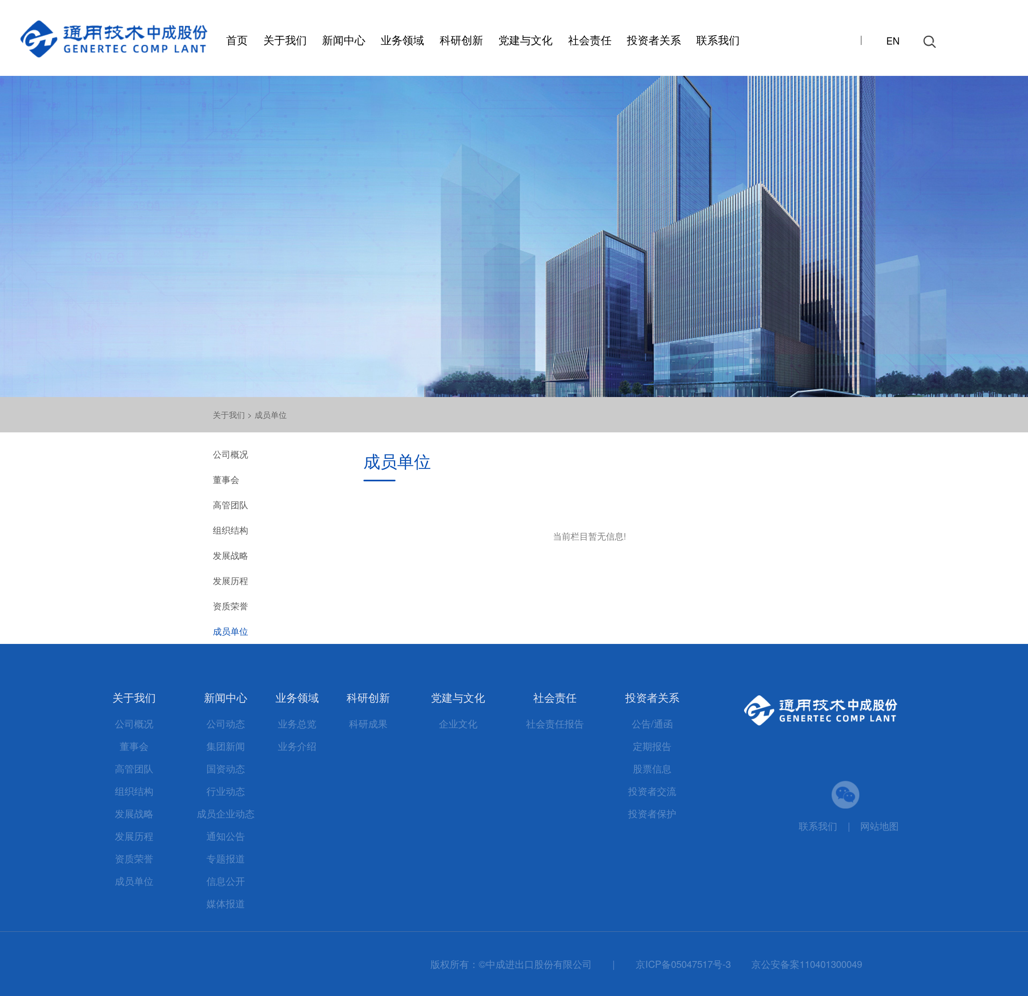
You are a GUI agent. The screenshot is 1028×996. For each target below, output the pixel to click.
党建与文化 (525, 39)
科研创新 (461, 39)
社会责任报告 (555, 723)
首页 (237, 39)
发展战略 (230, 555)
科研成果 (368, 723)
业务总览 (297, 723)
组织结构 (230, 529)
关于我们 (285, 39)
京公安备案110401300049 (806, 964)
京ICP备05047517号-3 (683, 964)
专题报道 (225, 858)
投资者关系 (654, 39)
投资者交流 (652, 791)
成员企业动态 (226, 813)
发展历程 (230, 580)
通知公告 (225, 836)
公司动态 (225, 723)
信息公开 (225, 881)
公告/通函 (652, 723)
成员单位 (271, 414)
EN (893, 40)
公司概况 (230, 454)
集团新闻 (225, 746)
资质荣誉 (230, 605)
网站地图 (879, 826)
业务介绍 (297, 746)
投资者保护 (652, 813)
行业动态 (225, 791)
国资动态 (225, 768)
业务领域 (402, 39)
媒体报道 (225, 903)
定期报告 (652, 746)
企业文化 (458, 723)
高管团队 (230, 504)
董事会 (226, 479)
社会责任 (590, 39)
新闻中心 (343, 39)
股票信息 (652, 768)
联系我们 (718, 39)
